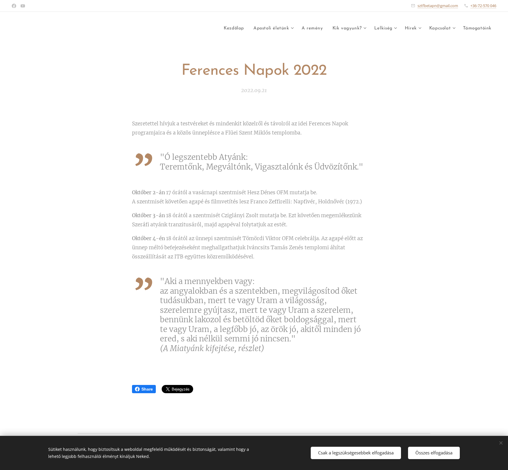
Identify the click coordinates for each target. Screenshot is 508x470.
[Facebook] (14, 6)
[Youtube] (22, 6)
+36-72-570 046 (483, 5)
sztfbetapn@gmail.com (437, 5)
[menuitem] (235, 28)
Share (147, 389)
